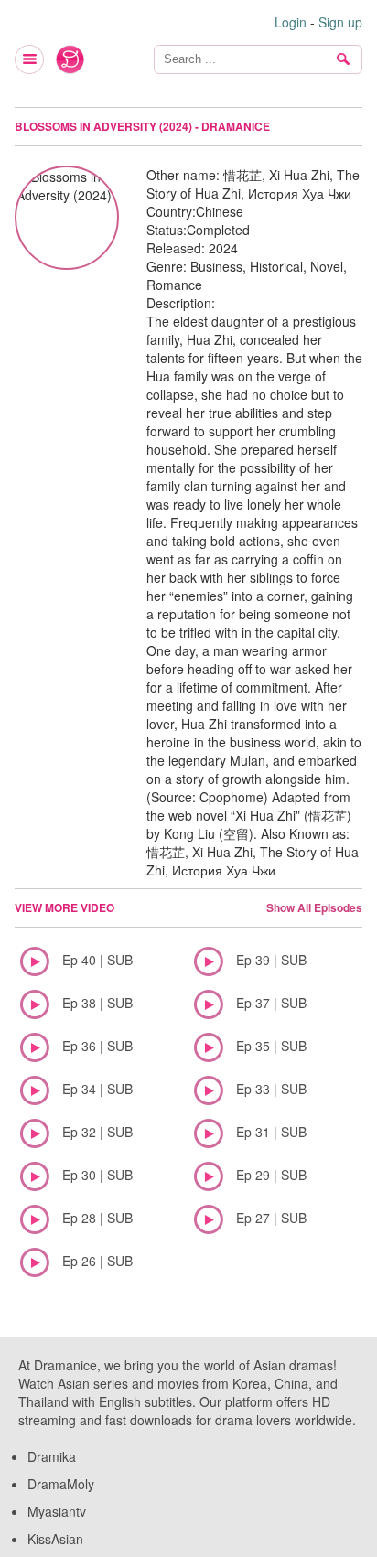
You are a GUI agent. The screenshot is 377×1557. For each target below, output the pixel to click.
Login (291, 22)
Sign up (340, 22)
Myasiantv (56, 1511)
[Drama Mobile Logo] (70, 59)
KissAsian (55, 1539)
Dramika (51, 1456)
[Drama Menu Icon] (30, 59)
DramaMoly (60, 1484)
